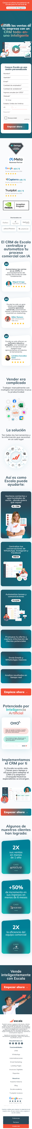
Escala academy (16, 1089)
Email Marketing (16, 1062)
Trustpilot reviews (16, 1093)
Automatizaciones (16, 1058)
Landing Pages (16, 1066)
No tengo (8, 100)
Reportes (16, 1073)
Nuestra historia (16, 1082)
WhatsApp (16, 1054)
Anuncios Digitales (16, 1069)
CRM (16, 1051)
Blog (16, 1085)
